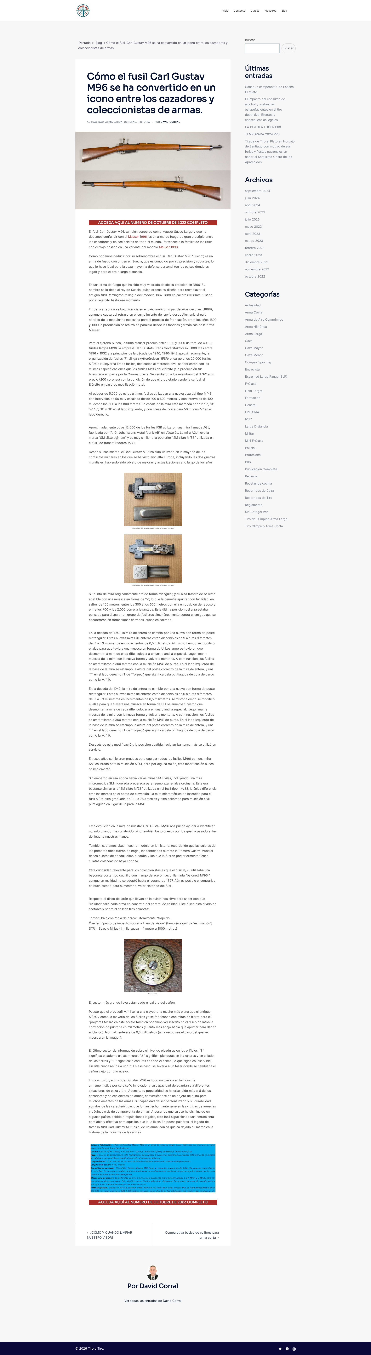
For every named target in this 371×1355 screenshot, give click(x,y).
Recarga (251, 476)
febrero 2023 (255, 248)
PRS (248, 462)
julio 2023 (252, 219)
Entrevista (252, 369)
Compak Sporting (258, 362)
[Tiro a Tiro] (83, 10)
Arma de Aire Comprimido (264, 319)
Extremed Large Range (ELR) (266, 376)
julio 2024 (252, 198)
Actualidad (95, 121)
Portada (85, 43)
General (130, 121)
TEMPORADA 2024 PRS (262, 134)
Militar (249, 433)
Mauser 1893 (168, 247)
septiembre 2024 (257, 191)
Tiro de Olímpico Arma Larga (266, 519)
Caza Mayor (254, 348)
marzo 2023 (254, 241)
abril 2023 (252, 234)
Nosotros (270, 10)
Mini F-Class (254, 441)
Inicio (225, 10)
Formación (252, 398)
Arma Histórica (256, 327)
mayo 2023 (253, 226)
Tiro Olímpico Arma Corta (264, 526)
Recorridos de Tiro (258, 498)
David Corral (170, 121)
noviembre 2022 (257, 269)
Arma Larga (114, 121)
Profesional (253, 455)
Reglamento (253, 505)
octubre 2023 (255, 212)
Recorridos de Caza (259, 490)
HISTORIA (144, 121)
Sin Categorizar (256, 512)
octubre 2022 (255, 276)
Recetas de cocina (258, 483)
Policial (250, 448)
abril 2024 (252, 205)
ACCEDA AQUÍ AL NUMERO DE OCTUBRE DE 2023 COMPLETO (153, 223)
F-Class (250, 384)
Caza (249, 341)
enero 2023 (253, 255)
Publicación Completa (261, 469)
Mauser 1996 (137, 236)
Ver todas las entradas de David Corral (152, 1301)
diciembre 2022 (256, 262)
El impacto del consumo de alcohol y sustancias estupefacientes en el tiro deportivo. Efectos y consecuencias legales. (265, 109)
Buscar (250, 40)
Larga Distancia (256, 426)
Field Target (253, 391)
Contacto (239, 10)
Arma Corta (253, 312)
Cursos (255, 10)
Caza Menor (254, 355)
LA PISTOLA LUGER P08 (263, 127)
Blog (284, 10)
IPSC (248, 419)
